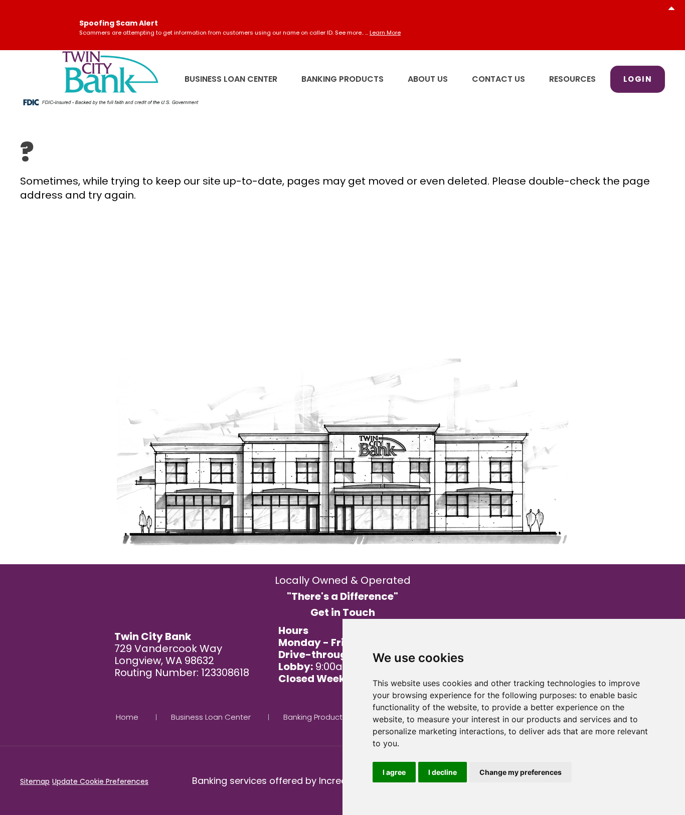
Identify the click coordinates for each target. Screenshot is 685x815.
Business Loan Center (211, 717)
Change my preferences (520, 772)
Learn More (385, 33)
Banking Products (315, 717)
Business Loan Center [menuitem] (231, 79)
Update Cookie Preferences (100, 781)
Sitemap (35, 781)
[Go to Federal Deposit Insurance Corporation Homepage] (110, 101)
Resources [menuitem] (572, 79)
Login (637, 79)
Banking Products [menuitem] (342, 79)
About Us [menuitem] (428, 79)
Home (127, 717)
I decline (442, 772)
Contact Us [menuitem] (498, 79)
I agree (394, 772)
